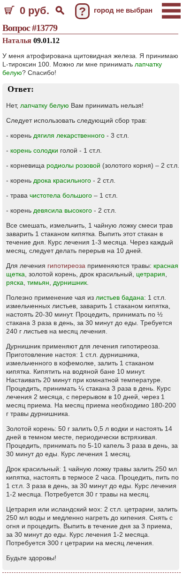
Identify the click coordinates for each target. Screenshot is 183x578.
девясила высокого (62, 210)
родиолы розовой (73, 165)
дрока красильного (62, 180)
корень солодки (34, 150)
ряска (14, 282)
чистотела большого (61, 195)
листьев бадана (120, 297)
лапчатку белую (44, 105)
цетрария (150, 274)
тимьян (38, 282)
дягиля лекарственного (69, 135)
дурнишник (70, 282)
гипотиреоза (66, 265)
